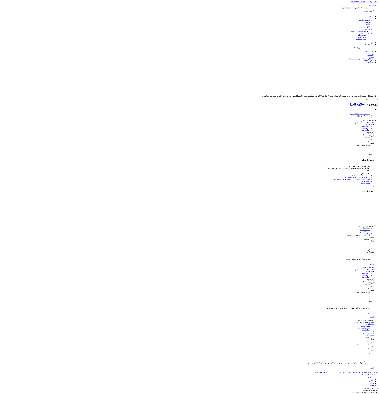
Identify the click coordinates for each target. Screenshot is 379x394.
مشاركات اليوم (361, 35)
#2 (361, 226)
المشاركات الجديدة (364, 20)
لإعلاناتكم (371, 381)
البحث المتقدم (369, 51)
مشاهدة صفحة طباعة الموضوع (360, 114)
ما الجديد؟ (371, 41)
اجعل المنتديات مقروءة (358, 31)
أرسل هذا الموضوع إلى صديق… (360, 115)
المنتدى (371, 18)
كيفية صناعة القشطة (320, 372)
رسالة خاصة (366, 130)
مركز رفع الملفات (368, 44)
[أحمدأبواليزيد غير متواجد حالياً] (364, 122)
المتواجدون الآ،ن (361, 39)
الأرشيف (371, 383)
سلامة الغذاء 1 (365, 183)
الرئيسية (371, 16)
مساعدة (371, 5)
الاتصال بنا (371, 378)
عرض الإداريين (361, 37)
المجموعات (362, 27)
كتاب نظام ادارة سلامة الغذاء (361, 175)
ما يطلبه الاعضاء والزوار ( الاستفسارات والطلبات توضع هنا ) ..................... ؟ (353, 372)
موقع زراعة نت (369, 42)
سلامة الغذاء (357, 104)
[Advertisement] (319, 80)
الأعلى (372, 385)
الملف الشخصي (365, 126)
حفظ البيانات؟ (367, 11)
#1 (361, 121)
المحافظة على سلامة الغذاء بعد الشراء (357, 177)
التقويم (368, 24)
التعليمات (367, 22)
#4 (361, 320)
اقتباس (371, 186)
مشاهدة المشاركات (364, 128)
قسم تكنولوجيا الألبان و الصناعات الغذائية (361, 59)
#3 (361, 268)
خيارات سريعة (365, 33)
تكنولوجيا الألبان (369, 60)
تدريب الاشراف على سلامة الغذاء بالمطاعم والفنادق (348, 179)
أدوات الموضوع (370, 109)
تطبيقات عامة (365, 29)
